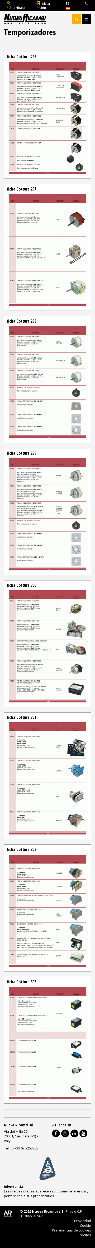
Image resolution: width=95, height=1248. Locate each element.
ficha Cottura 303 (21, 982)
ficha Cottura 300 (21, 585)
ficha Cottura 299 (21, 453)
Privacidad (82, 1220)
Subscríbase (16, 8)
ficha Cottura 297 (21, 189)
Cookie (85, 1225)
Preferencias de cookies (71, 1230)
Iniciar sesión (43, 5)
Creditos (84, 1235)
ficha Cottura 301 (21, 717)
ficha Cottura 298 (21, 321)
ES (67, 3)
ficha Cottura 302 (21, 849)
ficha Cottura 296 (21, 56)
